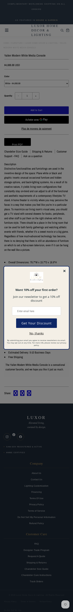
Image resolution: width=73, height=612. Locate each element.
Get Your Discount (36, 323)
